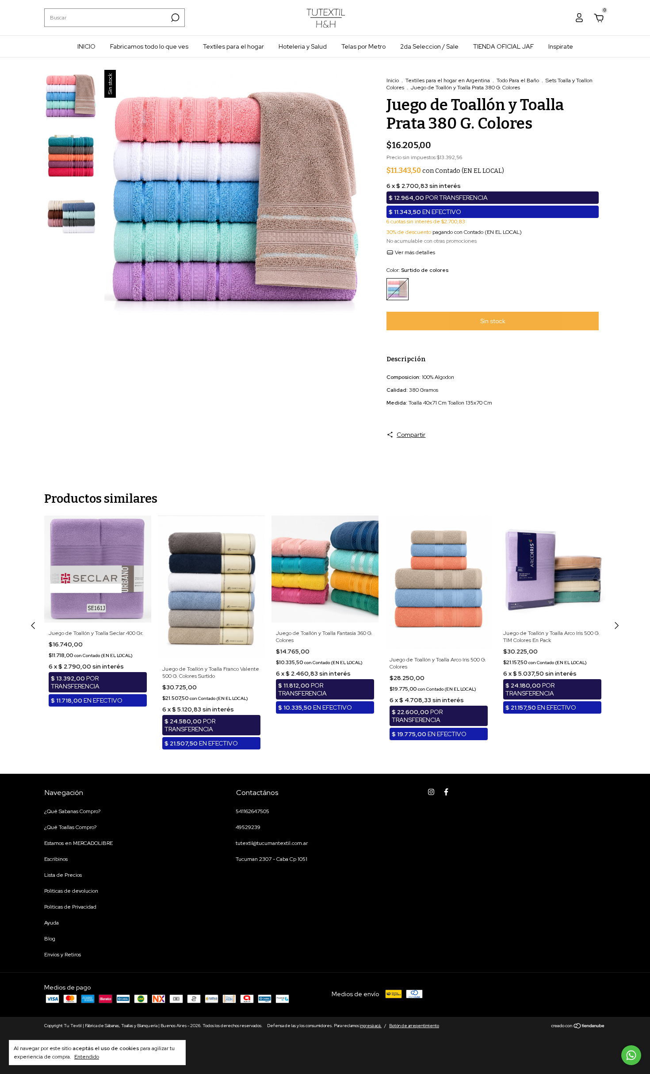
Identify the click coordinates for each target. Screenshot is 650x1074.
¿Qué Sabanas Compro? (72, 811)
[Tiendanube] (578, 1027)
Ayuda (51, 922)
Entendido (86, 1056)
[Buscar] (174, 18)
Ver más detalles (414, 252)
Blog (49, 938)
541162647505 (252, 811)
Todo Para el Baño (518, 80)
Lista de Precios (63, 875)
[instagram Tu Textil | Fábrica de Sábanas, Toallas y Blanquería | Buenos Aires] (431, 791)
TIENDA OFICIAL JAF (503, 46)
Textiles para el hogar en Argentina (447, 80)
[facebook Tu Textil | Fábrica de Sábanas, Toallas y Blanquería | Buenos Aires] (446, 791)
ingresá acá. (371, 1025)
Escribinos (56, 859)
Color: (417, 270)
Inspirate (560, 46)
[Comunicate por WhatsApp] (631, 1055)
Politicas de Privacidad (70, 906)
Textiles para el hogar (233, 46)
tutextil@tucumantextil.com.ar (272, 843)
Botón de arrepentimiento (414, 1025)
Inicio (392, 80)
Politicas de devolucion (71, 890)
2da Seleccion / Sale (429, 46)
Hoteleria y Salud (303, 46)
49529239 (248, 827)
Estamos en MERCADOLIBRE (78, 843)
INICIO (86, 46)
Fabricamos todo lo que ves (149, 46)
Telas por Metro (363, 46)
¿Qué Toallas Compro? (70, 827)
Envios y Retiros (62, 954)
